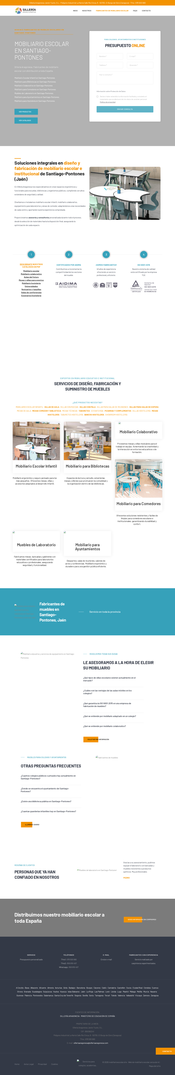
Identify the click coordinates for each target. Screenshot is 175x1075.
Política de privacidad (107, 102)
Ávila (65, 988)
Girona (20, 991)
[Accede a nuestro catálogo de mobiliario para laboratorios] (36, 535)
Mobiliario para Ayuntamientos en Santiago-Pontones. (36, 97)
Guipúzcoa (47, 991)
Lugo (119, 991)
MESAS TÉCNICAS (69, 411)
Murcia (146, 991)
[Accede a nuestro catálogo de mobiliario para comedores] (138, 478)
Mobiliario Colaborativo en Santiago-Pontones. (33, 85)
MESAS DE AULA (24, 411)
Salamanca (48, 995)
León (107, 991)
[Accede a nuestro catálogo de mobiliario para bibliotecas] (87, 441)
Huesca (63, 991)
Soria (91, 995)
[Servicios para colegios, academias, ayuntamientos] (87, 1064)
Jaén (83, 991)
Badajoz (72, 988)
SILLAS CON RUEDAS (69, 407)
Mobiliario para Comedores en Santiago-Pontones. (35, 89)
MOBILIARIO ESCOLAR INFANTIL (29, 407)
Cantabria (112, 988)
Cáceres (97, 988)
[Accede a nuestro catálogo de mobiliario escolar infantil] (36, 441)
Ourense (20, 995)
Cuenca (155, 988)
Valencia (121, 995)
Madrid (125, 991)
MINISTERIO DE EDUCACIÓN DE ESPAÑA (98, 1016)
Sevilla (85, 995)
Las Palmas (99, 991)
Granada (27, 991)
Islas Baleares (74, 991)
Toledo (114, 995)
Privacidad (42, 1064)
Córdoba (147, 988)
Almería (50, 988)
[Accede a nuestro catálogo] (139, 423)
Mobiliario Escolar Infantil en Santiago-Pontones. (34, 78)
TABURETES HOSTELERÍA (72, 415)
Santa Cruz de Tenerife (63, 995)
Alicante (42, 988)
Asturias (58, 988)
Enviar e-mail (106, 959)
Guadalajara (37, 991)
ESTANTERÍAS (97, 411)
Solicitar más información (98, 739)
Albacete (34, 988)
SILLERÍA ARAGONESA (70, 1016)
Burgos (89, 988)
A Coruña (19, 988)
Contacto (146, 10)
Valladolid (130, 995)
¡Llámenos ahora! (32, 825)
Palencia (28, 995)
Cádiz (104, 988)
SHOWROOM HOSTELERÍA (116, 415)
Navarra (153, 991)
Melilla (139, 991)
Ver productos (25, 112)
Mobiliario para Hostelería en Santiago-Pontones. (34, 101)
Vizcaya (138, 995)
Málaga (133, 991)
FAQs (135, 10)
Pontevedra (38, 995)
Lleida (113, 991)
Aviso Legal (29, 1064)
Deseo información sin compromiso (142, 919)
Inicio (75, 10)
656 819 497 (72, 963)
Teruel (107, 995)
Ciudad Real (137, 988)
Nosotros (86, 10)
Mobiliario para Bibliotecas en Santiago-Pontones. (35, 82)
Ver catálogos (25, 120)
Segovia (78, 995)
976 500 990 (72, 959)
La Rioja (89, 991)
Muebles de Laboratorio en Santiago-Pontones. (34, 93)
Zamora (146, 995)
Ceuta (128, 988)
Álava (27, 988)
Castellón (121, 988)
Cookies (54, 1064)
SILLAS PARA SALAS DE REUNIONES (112, 407)
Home (16, 1064)
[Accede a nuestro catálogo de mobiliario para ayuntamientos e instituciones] (87, 535)
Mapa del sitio (155, 1066)
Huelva (56, 991)
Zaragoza (154, 995)
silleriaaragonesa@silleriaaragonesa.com (91, 1043)
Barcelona (81, 988)
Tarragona (99, 995)
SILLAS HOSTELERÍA (141, 411)
